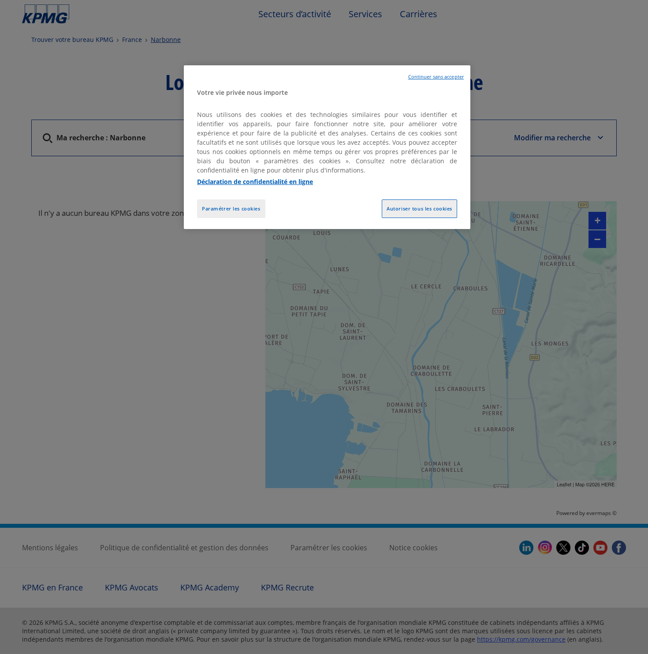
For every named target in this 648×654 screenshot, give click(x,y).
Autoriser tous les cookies (419, 208)
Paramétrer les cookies (231, 208)
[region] (327, 147)
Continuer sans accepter (436, 77)
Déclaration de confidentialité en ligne (255, 181)
